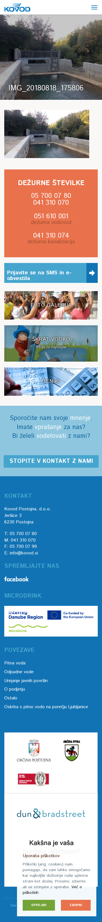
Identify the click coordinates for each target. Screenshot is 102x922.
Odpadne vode (19, 672)
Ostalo (10, 698)
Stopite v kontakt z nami (51, 461)
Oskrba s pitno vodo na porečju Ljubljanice (46, 707)
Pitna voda (15, 663)
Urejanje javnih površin (26, 680)
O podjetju (14, 689)
